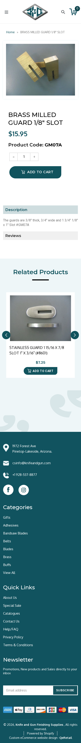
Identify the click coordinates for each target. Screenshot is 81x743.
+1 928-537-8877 (24, 475)
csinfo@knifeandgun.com (31, 463)
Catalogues (11, 613)
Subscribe (65, 690)
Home (10, 32)
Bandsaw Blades (15, 533)
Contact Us (11, 621)
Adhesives (10, 525)
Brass (7, 557)
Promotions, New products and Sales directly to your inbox (40, 671)
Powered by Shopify (40, 733)
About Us (10, 598)
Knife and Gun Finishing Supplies (39, 724)
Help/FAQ (10, 629)
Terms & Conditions (18, 645)
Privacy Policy (13, 637)
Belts (7, 541)
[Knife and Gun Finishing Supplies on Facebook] (8, 490)
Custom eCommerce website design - (34, 737)
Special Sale (12, 605)
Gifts (6, 517)
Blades (8, 549)
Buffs (7, 565)
